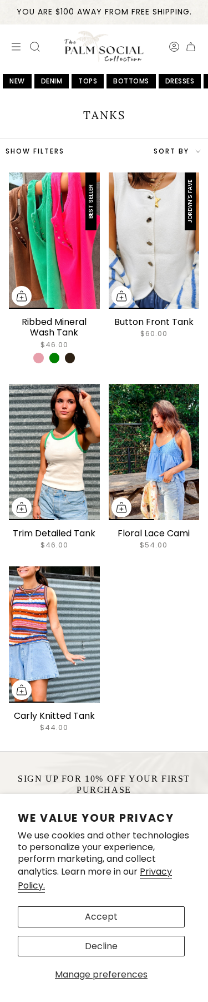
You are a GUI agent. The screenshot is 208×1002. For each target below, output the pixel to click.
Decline (101, 946)
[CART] (190, 47)
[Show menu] (14, 47)
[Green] (54, 358)
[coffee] (70, 358)
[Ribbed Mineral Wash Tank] (54, 240)
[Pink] (38, 358)
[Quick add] (22, 296)
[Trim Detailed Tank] (54, 452)
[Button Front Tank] (154, 240)
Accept (101, 916)
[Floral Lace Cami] (154, 452)
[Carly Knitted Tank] (54, 634)
